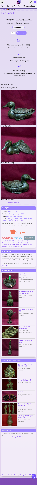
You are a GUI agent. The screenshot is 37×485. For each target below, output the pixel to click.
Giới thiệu (16, 6)
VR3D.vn (5, 265)
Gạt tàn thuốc (23, 274)
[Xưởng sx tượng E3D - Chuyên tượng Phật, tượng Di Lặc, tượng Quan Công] (19, 2)
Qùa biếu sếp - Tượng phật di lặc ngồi (25, 365)
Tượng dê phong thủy (25, 380)
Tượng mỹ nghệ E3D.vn (18, 437)
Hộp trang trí (8, 13)
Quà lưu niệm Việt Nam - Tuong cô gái (25, 404)
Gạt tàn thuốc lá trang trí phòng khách (26, 328)
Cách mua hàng (29, 6)
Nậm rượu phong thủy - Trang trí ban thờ (26, 292)
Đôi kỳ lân (21, 392)
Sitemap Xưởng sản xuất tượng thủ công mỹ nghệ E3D (16, 475)
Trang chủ (5, 6)
